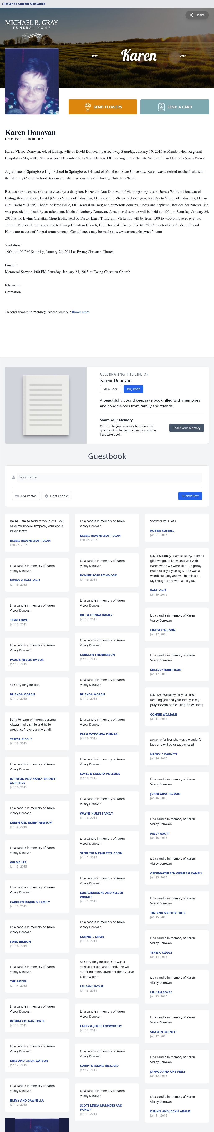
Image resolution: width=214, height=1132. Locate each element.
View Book (110, 389)
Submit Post (190, 496)
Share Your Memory (186, 428)
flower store (80, 311)
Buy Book (133, 389)
